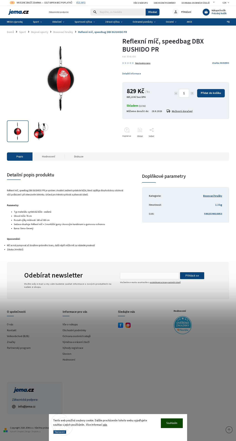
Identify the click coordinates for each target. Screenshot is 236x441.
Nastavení (60, 432)
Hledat (152, 12)
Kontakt (11, 330)
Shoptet (20, 431)
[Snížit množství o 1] (175, 93)
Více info (81, 3)
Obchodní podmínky (165, 3)
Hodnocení (69, 360)
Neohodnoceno (142, 63)
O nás (10, 324)
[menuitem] (17, 22)
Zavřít (218, 142)
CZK (224, 2)
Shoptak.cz (36, 431)
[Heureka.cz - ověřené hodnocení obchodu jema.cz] (200, 325)
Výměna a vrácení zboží (76, 342)
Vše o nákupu (141, 3)
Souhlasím (171, 423)
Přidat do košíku (211, 92)
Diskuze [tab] (78, 156)
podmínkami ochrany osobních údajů (165, 282)
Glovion (67, 354)
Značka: (220, 63)
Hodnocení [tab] (48, 156)
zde (105, 425)
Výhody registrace (73, 348)
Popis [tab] (19, 156)
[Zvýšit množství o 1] (192, 93)
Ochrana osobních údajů (196, 3)
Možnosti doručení (182, 111)
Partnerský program (19, 348)
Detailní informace (131, 73)
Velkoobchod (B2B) (18, 336)
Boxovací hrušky (212, 196)
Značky (11, 342)
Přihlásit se (192, 275)
